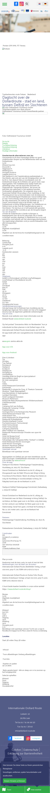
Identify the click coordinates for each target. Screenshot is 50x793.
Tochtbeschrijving (9, 145)
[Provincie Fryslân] (5, 11)
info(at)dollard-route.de (25, 730)
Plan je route (7, 559)
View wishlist (36, 789)
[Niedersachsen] (35, 11)
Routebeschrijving (9, 147)
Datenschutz (30, 749)
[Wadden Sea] (44, 11)
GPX (10, 45)
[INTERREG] (25, 11)
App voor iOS (7, 346)
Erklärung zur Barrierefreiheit (25, 753)
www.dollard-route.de (22, 318)
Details (5, 143)
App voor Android (9, 352)
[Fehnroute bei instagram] (21, 4)
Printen (5, 45)
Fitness (22, 45)
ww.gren (7, 341)
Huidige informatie (9, 150)
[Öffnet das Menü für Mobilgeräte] (4, 4)
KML (14, 45)
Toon (9, 789)
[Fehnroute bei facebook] (16, 4)
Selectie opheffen (9, 675)
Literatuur (6, 148)
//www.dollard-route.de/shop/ (19, 589)
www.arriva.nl (20, 460)
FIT (18, 45)
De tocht (5, 141)
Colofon (16, 749)
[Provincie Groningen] (15, 11)
